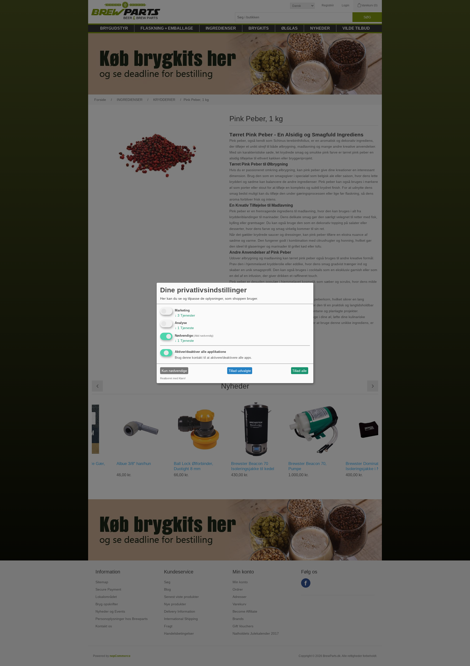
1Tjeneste (184, 328)
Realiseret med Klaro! (173, 378)
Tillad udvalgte (240, 371)
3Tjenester (185, 315)
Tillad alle (299, 371)
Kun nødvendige (174, 371)
